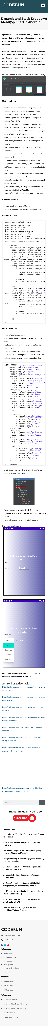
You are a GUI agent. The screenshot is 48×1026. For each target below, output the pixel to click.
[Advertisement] (24, 771)
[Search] (42, 802)
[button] (43, 5)
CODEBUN (13, 5)
